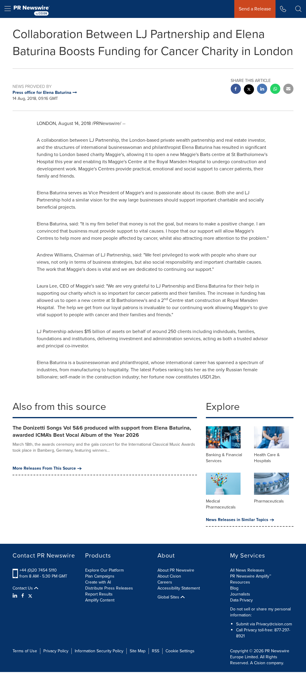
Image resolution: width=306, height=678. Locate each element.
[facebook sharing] (236, 89)
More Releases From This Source (44, 468)
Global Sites (168, 597)
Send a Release (255, 8)
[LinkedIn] (16, 596)
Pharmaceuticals (269, 501)
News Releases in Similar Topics (237, 520)
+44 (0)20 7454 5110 (38, 570)
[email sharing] (288, 89)
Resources (240, 582)
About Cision (169, 576)
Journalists (240, 594)
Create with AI (98, 582)
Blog (234, 588)
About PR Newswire (175, 570)
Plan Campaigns (99, 576)
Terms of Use (25, 651)
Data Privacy (241, 600)
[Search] (298, 9)
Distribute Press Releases (109, 588)
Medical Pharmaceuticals (221, 504)
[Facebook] (22, 596)
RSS (155, 651)
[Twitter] (30, 596)
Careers (164, 582)
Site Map (138, 651)
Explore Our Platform (104, 570)
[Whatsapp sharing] (275, 89)
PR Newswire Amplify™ (250, 576)
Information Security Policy (99, 651)
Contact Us (23, 588)
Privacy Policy (55, 651)
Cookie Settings (180, 651)
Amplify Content (99, 600)
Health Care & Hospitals (267, 458)
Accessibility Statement (178, 588)
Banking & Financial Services (224, 458)
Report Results (99, 594)
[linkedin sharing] (262, 89)
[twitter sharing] (249, 90)
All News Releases (247, 570)
